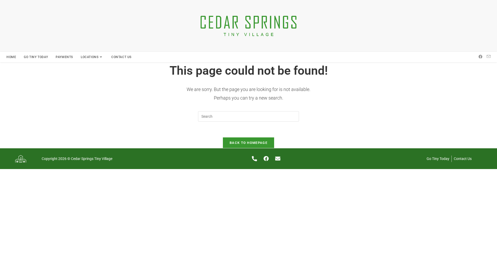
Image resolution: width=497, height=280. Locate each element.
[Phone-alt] (254, 158)
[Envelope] (278, 158)
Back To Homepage (248, 143)
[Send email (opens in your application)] (489, 56)
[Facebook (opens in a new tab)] (481, 57)
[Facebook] (266, 158)
